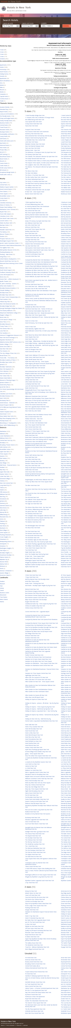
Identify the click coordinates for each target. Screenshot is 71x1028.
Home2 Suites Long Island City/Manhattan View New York (41, 721)
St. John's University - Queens (8, 283)
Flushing (2, 523)
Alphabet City (3, 559)
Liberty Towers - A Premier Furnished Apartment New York (41, 988)
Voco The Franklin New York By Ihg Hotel (36, 554)
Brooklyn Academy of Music (8, 360)
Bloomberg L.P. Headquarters (8, 423)
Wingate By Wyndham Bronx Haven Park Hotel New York (41, 562)
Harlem (2, 490)
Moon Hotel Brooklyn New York (34, 780)
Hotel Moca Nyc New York (32, 737)
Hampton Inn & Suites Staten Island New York (38, 659)
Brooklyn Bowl (4, 292)
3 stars (2, 54)
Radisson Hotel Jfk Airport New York (35, 803)
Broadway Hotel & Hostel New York (35, 964)
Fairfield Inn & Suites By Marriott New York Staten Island (41, 647)
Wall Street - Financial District (8, 465)
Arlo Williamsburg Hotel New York (34, 119)
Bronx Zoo (3, 277)
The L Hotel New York (31, 846)
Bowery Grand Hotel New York (33, 962)
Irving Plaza (3, 256)
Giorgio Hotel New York (31, 910)
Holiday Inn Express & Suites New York (36, 699)
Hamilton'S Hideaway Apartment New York (37, 976)
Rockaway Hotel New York (32, 817)
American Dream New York (33, 960)
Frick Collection (4, 371)
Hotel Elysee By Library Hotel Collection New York (39, 335)
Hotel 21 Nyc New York (31, 916)
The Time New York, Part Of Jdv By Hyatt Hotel (38, 542)
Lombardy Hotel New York (32, 384)
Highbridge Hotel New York (32, 675)
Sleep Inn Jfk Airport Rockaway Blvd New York (38, 467)
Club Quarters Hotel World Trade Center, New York (39, 250)
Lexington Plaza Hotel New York (34, 377)
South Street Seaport (6, 270)
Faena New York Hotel (31, 126)
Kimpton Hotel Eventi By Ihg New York (36, 138)
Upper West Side (4, 472)
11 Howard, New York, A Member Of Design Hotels (39, 117)
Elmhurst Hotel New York (32, 635)
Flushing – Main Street (6, 254)
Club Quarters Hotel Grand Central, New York (37, 248)
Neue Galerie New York (6, 416)
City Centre (3, 182)
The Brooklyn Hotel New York (33, 838)
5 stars (2, 50)
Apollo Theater (4, 281)
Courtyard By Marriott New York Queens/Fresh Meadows (41, 619)
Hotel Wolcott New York (32, 745)
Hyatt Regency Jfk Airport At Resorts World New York (40, 363)
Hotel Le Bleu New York (32, 733)
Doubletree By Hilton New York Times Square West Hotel (41, 274)
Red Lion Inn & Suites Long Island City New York (38, 809)
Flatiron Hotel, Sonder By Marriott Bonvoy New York (40, 298)
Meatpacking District (6, 541)
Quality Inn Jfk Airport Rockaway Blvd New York (38, 930)
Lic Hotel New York (30, 768)
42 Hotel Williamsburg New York (34, 204)
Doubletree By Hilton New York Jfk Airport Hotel (38, 631)
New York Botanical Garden (7, 304)
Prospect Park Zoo (5, 238)
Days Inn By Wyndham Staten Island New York (38, 903)
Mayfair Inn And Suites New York (34, 926)
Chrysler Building (4, 290)
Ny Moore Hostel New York (33, 994)
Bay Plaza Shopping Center (7, 418)
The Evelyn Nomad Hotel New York (35, 158)
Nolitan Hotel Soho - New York (34, 418)
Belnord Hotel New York (32, 589)
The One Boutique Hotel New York (35, 850)
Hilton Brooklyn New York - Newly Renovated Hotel (39, 313)
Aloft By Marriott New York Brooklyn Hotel (37, 579)
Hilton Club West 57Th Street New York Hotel (38, 679)
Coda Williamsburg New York (33, 252)
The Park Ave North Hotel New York (35, 852)
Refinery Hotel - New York (32, 150)
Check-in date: (8, 23)
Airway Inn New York (31, 891)
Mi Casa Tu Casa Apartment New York (36, 990)
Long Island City (4, 485)
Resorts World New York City (8, 261)
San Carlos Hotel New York (32, 459)
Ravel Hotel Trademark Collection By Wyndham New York (41, 437)
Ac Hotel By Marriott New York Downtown (37, 206)
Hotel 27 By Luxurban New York (34, 727)
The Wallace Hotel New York (33, 185)
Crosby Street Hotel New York (33, 124)
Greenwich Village (5, 478)
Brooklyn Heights (5, 553)
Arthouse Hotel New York (32, 227)
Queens (2, 456)
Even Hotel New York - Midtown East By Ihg (37, 286)
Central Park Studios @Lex (32, 966)
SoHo (1, 519)
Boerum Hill (3, 562)
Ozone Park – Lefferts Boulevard (9, 279)
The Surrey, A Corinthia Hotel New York (36, 181)
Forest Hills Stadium (5, 214)
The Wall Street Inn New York (33, 856)
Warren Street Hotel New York (33, 194)
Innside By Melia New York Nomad (35, 368)
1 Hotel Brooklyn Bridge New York (34, 115)
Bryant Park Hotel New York (33, 235)
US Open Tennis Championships (9, 297)
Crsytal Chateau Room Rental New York (36, 972)
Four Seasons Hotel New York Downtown (37, 131)
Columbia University (5, 203)
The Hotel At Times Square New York (35, 1003)
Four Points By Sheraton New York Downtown (38, 657)
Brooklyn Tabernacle (6, 367)
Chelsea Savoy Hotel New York (34, 608)
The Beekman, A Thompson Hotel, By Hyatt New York (40, 152)
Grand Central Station (6, 189)
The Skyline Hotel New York (33, 854)
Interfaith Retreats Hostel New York (35, 982)
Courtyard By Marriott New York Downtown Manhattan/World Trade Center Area (37, 616)
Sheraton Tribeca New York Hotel (34, 463)
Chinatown (3, 539)
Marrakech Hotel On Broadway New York (36, 774)
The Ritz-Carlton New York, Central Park (36, 177)
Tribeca (2, 487)
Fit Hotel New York (30, 974)
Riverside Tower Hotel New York (34, 932)
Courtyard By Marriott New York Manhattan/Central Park (41, 262)
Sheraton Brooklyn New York (33, 461)
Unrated (2, 59)
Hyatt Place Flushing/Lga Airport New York (37, 749)
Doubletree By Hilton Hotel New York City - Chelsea (39, 270)
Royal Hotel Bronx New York (33, 934)
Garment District (4, 505)
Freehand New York (30, 305)
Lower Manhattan (5, 436)
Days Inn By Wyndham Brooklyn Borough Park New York (41, 627)
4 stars (2, 52)
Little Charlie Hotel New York (33, 382)
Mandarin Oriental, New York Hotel (35, 144)
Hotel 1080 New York (31, 724)
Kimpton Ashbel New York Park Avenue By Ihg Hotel (39, 373)
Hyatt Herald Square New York (33, 359)
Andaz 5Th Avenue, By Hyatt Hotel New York (37, 221)
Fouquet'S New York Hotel (32, 129)
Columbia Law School (6, 394)
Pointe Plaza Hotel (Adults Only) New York (37, 799)
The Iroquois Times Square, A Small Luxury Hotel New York (41, 163)
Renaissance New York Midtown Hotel (36, 441)
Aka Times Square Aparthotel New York (36, 212)
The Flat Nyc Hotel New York (33, 842)
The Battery (3, 232)
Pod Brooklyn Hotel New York (33, 797)
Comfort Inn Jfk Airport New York (34, 254)
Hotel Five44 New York (31, 731)
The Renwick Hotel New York (33, 533)
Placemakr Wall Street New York (34, 433)
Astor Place (3, 322)
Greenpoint (3, 544)
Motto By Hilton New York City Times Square (37, 783)
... (17, 26)
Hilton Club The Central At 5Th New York (36, 677)
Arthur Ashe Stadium (6, 286)
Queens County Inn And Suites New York (36, 801)
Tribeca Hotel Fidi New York (33, 866)
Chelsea (2, 481)
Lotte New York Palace (31, 142)
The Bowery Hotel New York (33, 154)
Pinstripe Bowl (4, 420)
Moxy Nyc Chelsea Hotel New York (35, 785)
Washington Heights (5, 548)
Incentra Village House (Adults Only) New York (38, 751)
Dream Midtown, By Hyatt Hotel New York (37, 276)
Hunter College (4, 344)
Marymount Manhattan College (9, 313)
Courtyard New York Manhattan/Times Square (38, 625)
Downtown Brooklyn (6, 555)
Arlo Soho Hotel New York (32, 225)
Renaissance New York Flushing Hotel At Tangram (39, 439)
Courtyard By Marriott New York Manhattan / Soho (39, 260)
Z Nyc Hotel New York (31, 882)
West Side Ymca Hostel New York (34, 1013)
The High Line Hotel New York (33, 503)
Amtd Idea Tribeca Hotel (32, 581)
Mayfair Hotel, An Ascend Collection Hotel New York (39, 776)
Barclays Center (4, 225)
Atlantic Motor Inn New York (33, 893)
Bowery (2, 460)
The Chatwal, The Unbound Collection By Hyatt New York (41, 156)
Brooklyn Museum (5, 324)
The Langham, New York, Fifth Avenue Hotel (37, 165)
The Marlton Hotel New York (33, 522)
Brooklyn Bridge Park (6, 306)
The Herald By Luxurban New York (35, 844)
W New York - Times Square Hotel (34, 556)
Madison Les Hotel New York (33, 770)
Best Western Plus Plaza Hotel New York (36, 593)
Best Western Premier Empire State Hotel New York (39, 595)
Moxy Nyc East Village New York (34, 787)
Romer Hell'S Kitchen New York (34, 455)
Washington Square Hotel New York (35, 560)
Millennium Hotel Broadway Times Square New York (40, 398)
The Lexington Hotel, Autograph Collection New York (40, 515)
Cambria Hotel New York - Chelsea (35, 237)
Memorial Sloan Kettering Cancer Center (11, 263)
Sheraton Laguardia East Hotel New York (36, 819)
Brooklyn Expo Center (6, 362)
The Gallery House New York (33, 943)
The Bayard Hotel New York (33, 836)
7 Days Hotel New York (31, 577)
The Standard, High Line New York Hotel (36, 539)
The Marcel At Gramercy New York (35, 520)
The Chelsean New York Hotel (33, 840)
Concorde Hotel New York (32, 256)
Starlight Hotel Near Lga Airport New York (37, 831)
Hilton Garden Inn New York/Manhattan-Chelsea (38, 689)
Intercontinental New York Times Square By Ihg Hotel (40, 371)
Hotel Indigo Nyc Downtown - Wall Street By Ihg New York (41, 345)
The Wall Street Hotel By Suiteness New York (37, 183)
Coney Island (3, 198)
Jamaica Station (4, 382)
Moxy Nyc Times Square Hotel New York (36, 789)
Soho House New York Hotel (33, 472)
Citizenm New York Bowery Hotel (34, 244)
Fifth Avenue (3, 492)
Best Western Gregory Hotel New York (36, 591)
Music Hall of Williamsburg (7, 425)
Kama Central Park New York (33, 986)
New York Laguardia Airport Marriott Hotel (37, 406)
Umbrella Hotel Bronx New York (34, 1011)
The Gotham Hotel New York (33, 501)
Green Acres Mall (5, 346)
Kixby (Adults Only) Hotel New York (35, 375)
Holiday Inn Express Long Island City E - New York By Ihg (41, 711)
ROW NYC (64, 455)
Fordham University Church (7, 272)
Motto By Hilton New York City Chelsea (36, 402)
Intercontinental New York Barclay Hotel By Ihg (38, 136)
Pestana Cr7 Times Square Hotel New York (37, 431)
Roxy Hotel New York (31, 457)
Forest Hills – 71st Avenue (7, 358)
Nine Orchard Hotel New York (33, 416)
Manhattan (3, 431)
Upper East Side (4, 451)
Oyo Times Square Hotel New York (35, 425)
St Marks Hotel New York (32, 937)
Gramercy (2, 503)
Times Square (4, 454)
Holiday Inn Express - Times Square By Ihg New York (40, 707)
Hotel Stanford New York (32, 743)
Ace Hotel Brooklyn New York (33, 208)
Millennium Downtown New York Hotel (36, 396)
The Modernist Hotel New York (34, 945)
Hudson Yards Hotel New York (33, 747)
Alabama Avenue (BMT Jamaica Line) (10, 342)
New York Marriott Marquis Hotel (34, 146)
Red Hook (3, 227)
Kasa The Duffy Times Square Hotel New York (38, 756)
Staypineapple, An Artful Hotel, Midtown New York (39, 479)
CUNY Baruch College (6, 319)
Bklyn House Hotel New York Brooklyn (36, 599)
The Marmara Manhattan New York (35, 848)
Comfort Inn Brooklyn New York (34, 901)
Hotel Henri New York (31, 339)
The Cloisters (3, 351)
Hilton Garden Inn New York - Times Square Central (39, 681)
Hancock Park (4, 373)
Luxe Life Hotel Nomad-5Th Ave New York (37, 386)
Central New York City (6, 440)
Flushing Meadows (5, 252)
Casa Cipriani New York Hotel (33, 121)
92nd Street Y (4, 414)
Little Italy (2, 510)
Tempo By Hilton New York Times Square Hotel (38, 481)
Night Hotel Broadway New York (34, 791)
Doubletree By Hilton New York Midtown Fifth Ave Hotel (41, 272)
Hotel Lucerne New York (32, 347)
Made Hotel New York (31, 388)
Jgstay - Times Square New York (34, 753)
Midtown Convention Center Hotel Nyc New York (39, 778)
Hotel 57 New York (30, 326)
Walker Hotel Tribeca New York (34, 558)
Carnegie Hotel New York (32, 239)
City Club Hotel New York (32, 246)
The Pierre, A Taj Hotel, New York (34, 175)
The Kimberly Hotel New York (33, 513)
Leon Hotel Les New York (32, 764)
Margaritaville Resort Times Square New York (38, 390)
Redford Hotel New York (32, 812)
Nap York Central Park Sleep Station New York (38, 992)
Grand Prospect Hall (5, 405)
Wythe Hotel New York (31, 566)
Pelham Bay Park (5, 301)
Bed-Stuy (2, 496)
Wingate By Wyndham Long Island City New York (39, 877)
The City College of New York (8, 353)
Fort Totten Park (4, 376)
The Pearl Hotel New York (32, 531)
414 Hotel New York (30, 957)
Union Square (4, 532)
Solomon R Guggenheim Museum (9, 335)
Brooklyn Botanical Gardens (8, 288)
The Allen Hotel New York (32, 485)
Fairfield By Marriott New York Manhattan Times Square (41, 290)
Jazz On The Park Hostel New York (35, 922)
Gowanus (2, 546)
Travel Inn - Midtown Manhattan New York (37, 947)
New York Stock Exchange (7, 337)
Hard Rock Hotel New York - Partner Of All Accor (38, 309)
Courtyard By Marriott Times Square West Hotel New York (41, 623)
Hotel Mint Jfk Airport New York (34, 735)
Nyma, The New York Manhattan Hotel (36, 423)
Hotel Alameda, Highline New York (34, 329)
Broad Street (3, 355)
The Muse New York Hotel (32, 527)
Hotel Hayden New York (32, 337)
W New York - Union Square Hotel (34, 192)
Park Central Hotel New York (33, 427)
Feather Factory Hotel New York (34, 655)
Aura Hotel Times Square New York (35, 229)
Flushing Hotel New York (32, 907)
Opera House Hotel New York (33, 793)
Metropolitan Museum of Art (8, 250)
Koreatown (3, 499)
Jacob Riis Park (4, 387)
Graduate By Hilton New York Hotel (35, 307)
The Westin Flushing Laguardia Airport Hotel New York (40, 544)
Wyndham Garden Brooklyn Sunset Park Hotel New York (41, 564)
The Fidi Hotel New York (32, 497)
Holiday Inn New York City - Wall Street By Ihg (38, 719)
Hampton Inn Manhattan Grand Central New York (39, 665)
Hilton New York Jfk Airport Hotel (34, 697)
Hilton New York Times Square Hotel (35, 315)
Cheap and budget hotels (7, 118)
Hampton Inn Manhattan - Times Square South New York (41, 663)
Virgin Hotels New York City (32, 552)
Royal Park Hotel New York (32, 998)
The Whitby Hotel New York (33, 187)
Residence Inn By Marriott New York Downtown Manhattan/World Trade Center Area (38, 444)
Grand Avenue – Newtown (7, 403)
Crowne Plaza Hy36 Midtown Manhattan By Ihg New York (41, 266)
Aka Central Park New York (32, 210)
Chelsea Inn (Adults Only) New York (35, 606)
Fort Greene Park (5, 328)
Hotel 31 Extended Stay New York (34, 918)
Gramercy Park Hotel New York (34, 133)
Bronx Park (3, 317)
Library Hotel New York (31, 380)
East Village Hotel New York (33, 633)
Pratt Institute (4, 299)
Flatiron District (4, 557)
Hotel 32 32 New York (31, 321)
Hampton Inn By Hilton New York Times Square (38, 661)
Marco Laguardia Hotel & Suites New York (37, 772)
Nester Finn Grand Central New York (35, 404)
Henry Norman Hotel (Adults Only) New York (37, 311)
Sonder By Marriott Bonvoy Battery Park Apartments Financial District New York (40, 474)
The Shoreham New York (32, 537)
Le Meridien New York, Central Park (35, 140)
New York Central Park (6, 483)
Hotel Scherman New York (32, 351)
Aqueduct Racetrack (5, 340)
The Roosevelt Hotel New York (34, 535)
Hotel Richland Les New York (33, 741)
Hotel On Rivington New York (33, 349)
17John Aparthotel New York (33, 202)
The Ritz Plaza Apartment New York (35, 1009)
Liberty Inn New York (31, 766)
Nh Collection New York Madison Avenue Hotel (38, 414)
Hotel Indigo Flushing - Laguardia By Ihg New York (39, 343)
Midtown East (4, 494)
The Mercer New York (31, 171)
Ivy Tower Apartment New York (34, 984)
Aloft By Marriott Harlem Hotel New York (36, 215)
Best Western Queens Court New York (36, 597)
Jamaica (2, 364)
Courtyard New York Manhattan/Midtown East (38, 264)
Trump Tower (4, 326)
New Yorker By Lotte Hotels (33, 411)
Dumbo (2, 236)
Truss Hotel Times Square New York (35, 548)
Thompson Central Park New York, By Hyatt (37, 189)
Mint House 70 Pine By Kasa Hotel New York (37, 400)
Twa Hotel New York (31, 550)
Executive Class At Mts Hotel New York (36, 288)
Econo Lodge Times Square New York (35, 905)
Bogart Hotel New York (31, 601)
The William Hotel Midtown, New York (35, 546)
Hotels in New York (19, 8)
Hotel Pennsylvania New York (33, 739)
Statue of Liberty (4, 205)
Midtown (2, 433)
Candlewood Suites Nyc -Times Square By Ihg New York (41, 604)
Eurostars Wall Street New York (34, 284)
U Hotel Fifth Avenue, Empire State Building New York (40, 868)
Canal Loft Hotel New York (32, 895)
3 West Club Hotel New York (33, 575)
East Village (3, 463)
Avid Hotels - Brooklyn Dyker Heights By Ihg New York (40, 585)
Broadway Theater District (7, 445)
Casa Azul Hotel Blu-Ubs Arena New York (36, 897)
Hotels (2, 67)
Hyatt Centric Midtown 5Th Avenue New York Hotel (39, 355)
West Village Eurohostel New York (34, 949)
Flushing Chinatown (5, 535)
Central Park (3, 185)
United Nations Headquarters (8, 259)
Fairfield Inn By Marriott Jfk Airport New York (37, 649)
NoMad (2, 467)
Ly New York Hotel (30, 924)
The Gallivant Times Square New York (35, 499)
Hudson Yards (4, 474)
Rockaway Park (4, 400)
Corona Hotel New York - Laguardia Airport (37, 611)
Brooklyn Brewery (5, 396)
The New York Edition (31, 173)
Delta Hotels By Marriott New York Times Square (39, 268)
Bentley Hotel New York (32, 231)
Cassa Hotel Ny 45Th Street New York (36, 242)
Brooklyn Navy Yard (5, 295)
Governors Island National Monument (10, 245)
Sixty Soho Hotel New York (32, 465)
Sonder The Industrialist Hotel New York (36, 1001)
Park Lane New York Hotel (32, 148)
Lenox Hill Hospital (5, 274)
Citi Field (2, 200)
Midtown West (4, 438)
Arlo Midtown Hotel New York (33, 223)
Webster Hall (3, 268)
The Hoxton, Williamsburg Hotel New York (37, 509)
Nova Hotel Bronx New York (33, 421)
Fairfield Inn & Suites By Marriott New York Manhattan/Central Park (37, 640)
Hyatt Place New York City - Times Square (37, 361)
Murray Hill (3, 512)
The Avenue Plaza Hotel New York (34, 833)
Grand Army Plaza (5, 385)
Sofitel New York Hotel (31, 469)
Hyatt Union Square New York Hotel (35, 365)
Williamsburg (3, 514)
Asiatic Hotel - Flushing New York (34, 583)
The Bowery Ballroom (6, 310)
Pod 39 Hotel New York (31, 795)
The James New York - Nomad (33, 511)
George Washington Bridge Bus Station (11, 308)
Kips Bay (2, 469)
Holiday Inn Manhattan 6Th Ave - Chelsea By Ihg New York (41, 317)
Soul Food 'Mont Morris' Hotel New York (36, 824)
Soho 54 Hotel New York (32, 821)
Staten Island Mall (5, 378)
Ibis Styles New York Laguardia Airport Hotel (37, 920)
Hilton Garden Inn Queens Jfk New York (36, 695)
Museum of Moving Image (7, 380)
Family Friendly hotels (6, 120)
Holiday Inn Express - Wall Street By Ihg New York (39, 709)
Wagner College (4, 315)
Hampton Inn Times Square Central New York (38, 673)
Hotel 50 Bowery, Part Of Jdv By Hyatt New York (38, 323)
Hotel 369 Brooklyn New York (33, 729)
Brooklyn (2, 442)
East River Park (4, 349)
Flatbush (2, 521)
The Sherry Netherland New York (34, 179)
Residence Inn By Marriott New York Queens (37, 814)
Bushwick (2, 528)
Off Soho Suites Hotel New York (34, 928)
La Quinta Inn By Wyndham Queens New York (38, 762)
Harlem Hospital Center (6, 411)
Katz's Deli (3, 398)
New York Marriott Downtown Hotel (35, 409)
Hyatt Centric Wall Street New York (35, 357)
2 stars (2, 56)
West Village (3, 530)
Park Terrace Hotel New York (33, 429)
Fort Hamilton (4, 333)
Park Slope (3, 550)
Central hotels (4, 125)
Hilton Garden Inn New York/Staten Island (36, 691)
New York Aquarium (5, 369)
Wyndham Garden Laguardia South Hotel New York (39, 880)
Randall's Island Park (5, 229)
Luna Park (3, 331)
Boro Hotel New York (31, 233)
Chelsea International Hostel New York (36, 968)
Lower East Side (4, 476)
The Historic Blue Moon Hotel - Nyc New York (38, 507)
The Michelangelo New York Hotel (34, 525)
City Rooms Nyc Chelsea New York (35, 899)
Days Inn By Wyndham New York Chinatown (37, 629)
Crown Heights (4, 537)
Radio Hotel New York (31, 435)
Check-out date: (28, 23)
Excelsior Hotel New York (32, 637)
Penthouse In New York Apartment (35, 996)
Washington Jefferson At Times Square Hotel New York (40, 875)
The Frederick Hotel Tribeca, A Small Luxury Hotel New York (42, 160)
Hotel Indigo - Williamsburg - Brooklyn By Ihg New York (40, 341)
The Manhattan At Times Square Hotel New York (39, 518)
